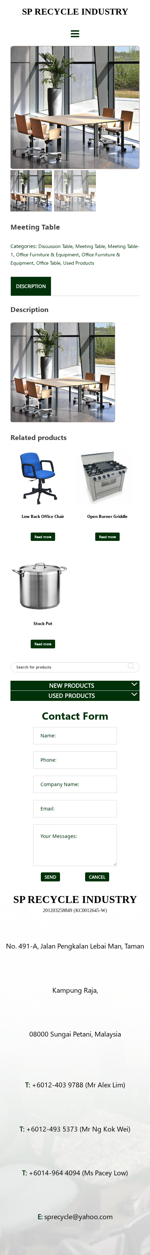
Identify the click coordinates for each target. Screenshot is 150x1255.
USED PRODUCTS (71, 696)
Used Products (78, 262)
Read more (43, 537)
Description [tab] (31, 286)
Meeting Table (90, 246)
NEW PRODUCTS (71, 685)
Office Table (48, 262)
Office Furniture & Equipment (47, 254)
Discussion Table (55, 246)
